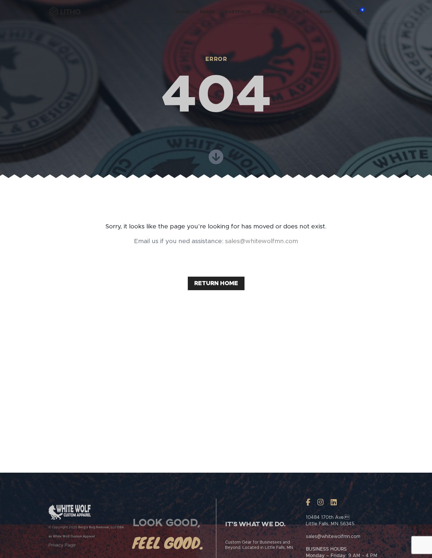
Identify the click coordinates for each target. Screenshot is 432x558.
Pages (207, 11)
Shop (325, 11)
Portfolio (238, 11)
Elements (274, 11)
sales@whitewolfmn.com (261, 241)
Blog (302, 11)
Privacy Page (62, 545)
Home (182, 11)
